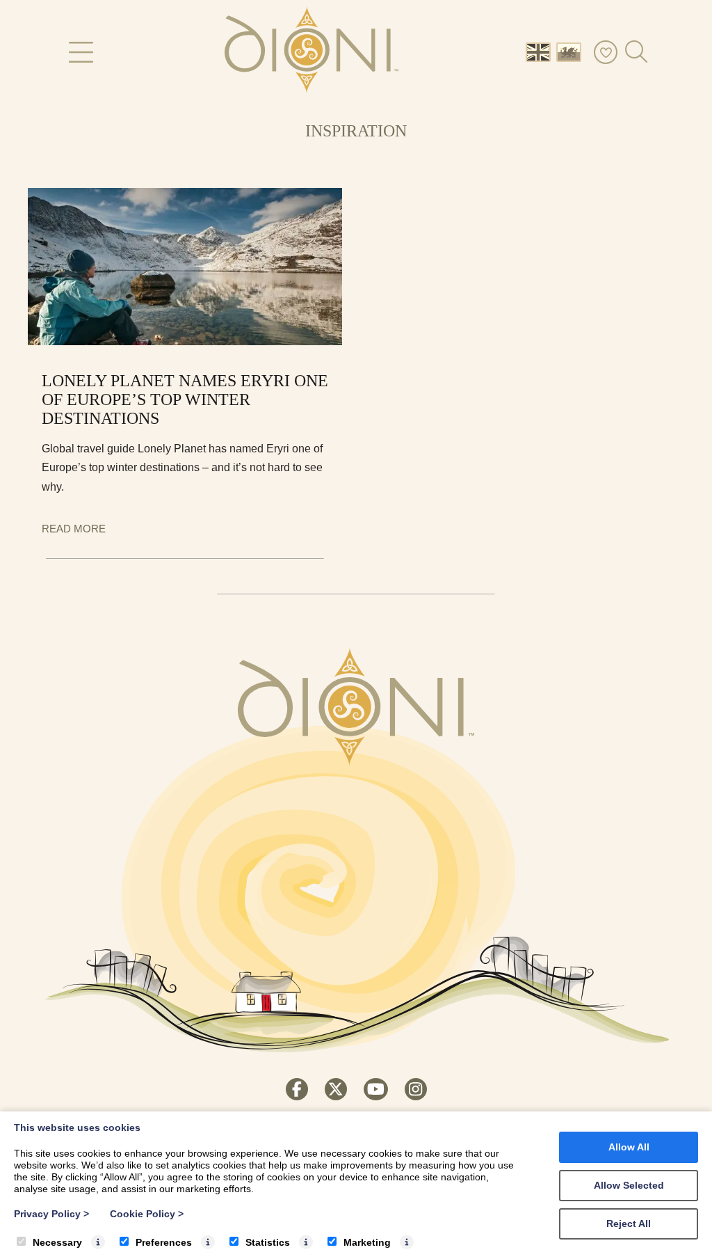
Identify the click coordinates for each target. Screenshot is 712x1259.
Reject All (628, 1223)
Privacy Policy (51, 1213)
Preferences (164, 1242)
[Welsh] (571, 51)
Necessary (57, 1242)
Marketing (367, 1242)
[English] (541, 51)
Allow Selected (629, 1185)
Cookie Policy (147, 1213)
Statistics (267, 1242)
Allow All (628, 1147)
